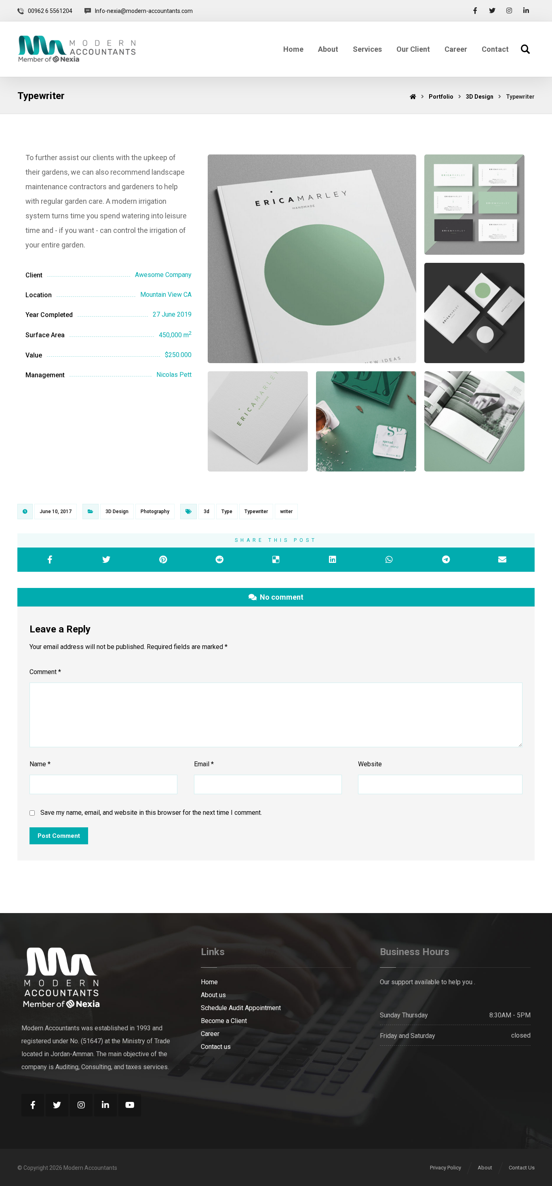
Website (370, 764)
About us (213, 995)
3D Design (117, 511)
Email (204, 764)
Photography (155, 511)
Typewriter (256, 511)
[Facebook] (475, 10)
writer (286, 511)
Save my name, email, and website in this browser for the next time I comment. (151, 812)
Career (210, 1034)
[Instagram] (509, 10)
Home (209, 982)
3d (206, 511)
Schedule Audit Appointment (241, 1008)
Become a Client (224, 1021)
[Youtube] (129, 1105)
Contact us (216, 1047)
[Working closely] (76, 49)
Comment (45, 672)
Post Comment (59, 835)
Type (226, 511)
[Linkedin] (526, 10)
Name (40, 764)
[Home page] (413, 96)
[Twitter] (492, 10)
